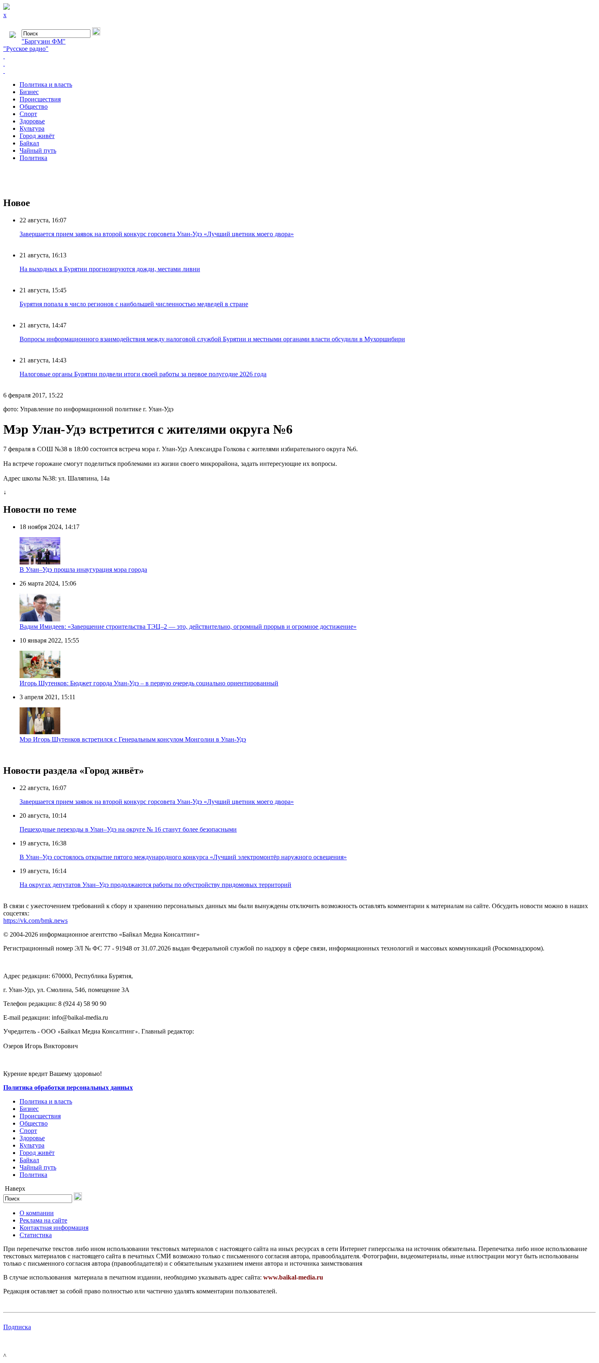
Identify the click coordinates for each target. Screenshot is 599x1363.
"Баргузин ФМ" (44, 41)
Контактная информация (54, 1227)
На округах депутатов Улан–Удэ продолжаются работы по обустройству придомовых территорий (155, 884)
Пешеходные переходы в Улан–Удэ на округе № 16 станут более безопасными (128, 829)
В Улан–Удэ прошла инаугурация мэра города (83, 569)
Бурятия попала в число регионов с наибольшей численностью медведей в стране (134, 304)
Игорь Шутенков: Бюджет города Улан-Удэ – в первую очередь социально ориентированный (149, 683)
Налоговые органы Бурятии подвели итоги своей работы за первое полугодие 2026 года (143, 374)
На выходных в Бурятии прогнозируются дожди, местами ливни (110, 269)
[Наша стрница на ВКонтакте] (299, 56)
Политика (33, 157)
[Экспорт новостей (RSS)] (299, 63)
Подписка (17, 1326)
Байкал (29, 143)
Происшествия (40, 99)
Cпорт (28, 113)
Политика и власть (46, 84)
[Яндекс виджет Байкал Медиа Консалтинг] (299, 71)
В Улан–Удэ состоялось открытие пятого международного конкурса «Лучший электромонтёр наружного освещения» (183, 857)
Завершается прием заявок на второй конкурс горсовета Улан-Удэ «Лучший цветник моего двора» (157, 233)
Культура (32, 128)
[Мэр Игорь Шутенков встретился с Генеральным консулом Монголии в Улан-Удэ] (40, 732)
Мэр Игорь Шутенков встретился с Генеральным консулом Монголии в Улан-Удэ (133, 739)
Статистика (36, 1234)
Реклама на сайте (43, 1220)
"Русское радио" (25, 48)
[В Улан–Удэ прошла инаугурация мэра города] (40, 562)
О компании (37, 1212)
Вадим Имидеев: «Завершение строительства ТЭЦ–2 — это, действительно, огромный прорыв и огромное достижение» (188, 626)
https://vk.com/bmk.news (35, 920)
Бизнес (29, 91)
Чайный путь (38, 150)
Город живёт (37, 135)
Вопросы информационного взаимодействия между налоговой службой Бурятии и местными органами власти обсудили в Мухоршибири (212, 339)
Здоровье (32, 121)
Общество (34, 106)
